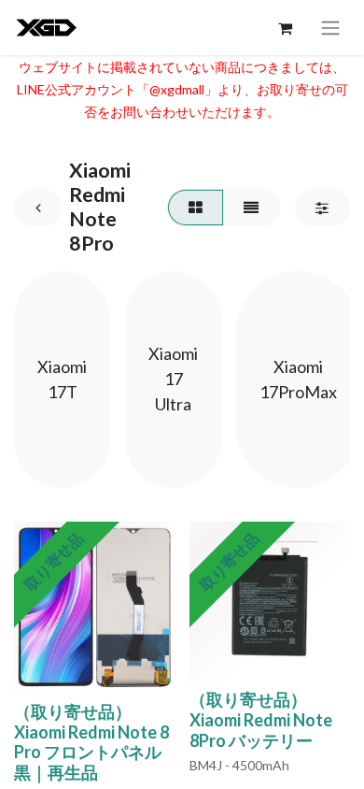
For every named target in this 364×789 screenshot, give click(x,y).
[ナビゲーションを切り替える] (330, 27)
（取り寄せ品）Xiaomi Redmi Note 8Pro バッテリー (260, 719)
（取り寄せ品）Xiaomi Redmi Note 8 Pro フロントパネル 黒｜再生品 (91, 741)
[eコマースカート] (284, 28)
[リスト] (251, 207)
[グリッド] (195, 207)
